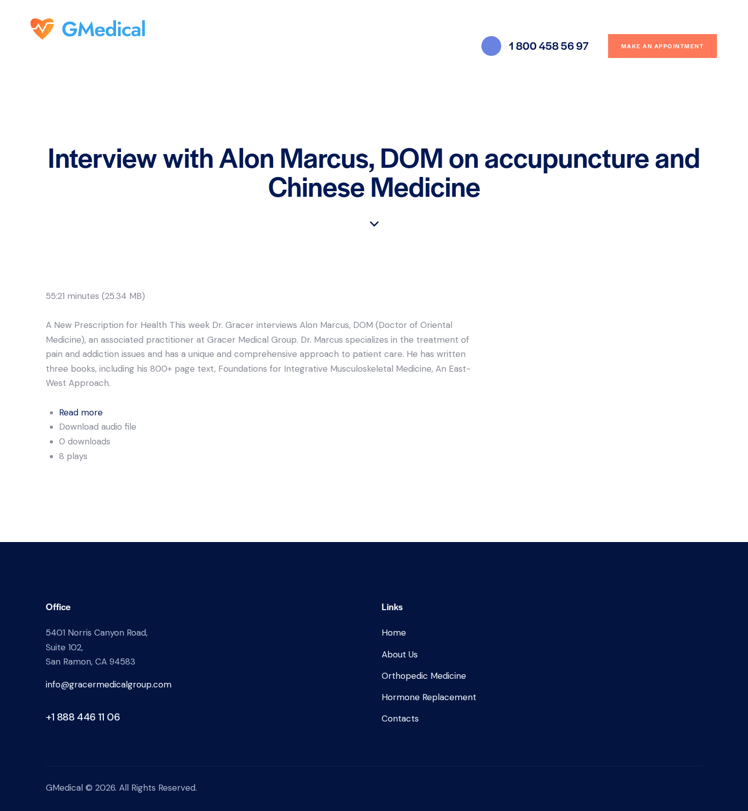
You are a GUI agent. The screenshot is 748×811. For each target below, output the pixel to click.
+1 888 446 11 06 (83, 717)
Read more (81, 412)
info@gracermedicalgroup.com (108, 684)
